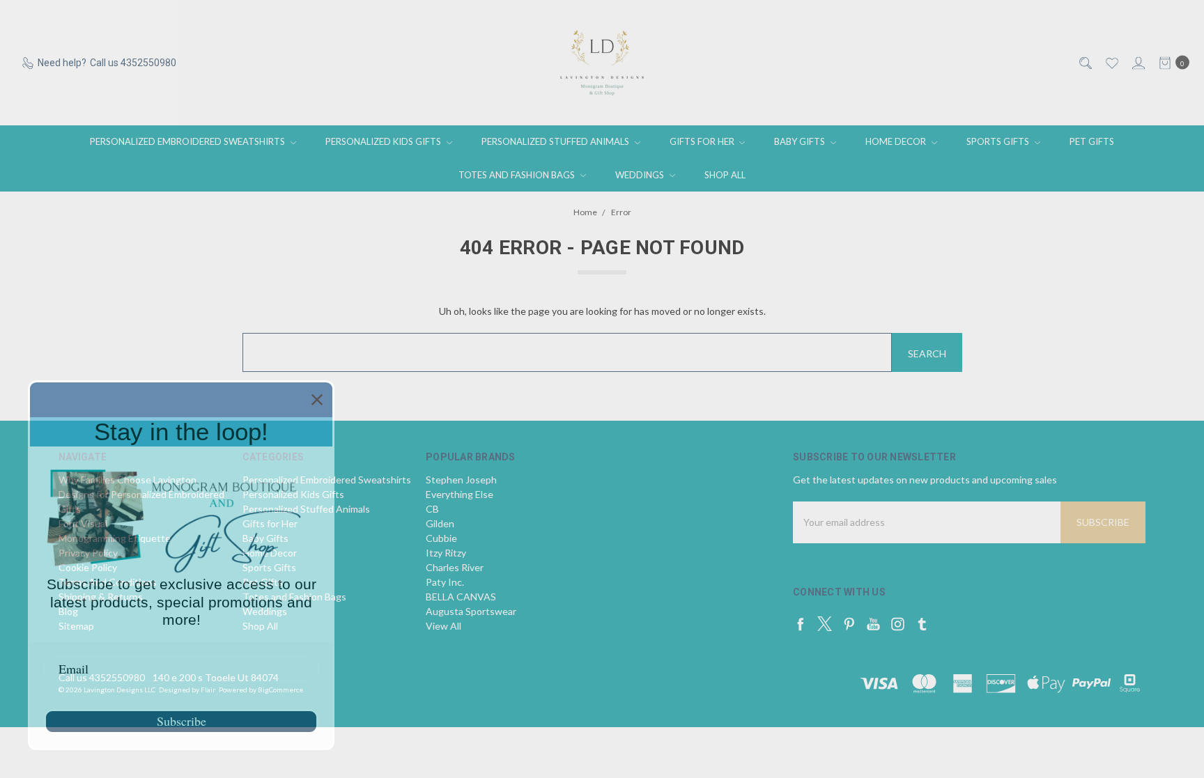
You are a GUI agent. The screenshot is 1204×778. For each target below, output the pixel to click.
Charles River (455, 567)
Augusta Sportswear (471, 611)
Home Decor (896, 141)
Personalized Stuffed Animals (556, 141)
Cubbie (441, 538)
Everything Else (459, 494)
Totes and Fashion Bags (517, 174)
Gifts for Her (703, 141)
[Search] (1084, 63)
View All (443, 626)
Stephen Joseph (461, 479)
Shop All (725, 174)
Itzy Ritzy (446, 553)
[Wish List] (1111, 63)
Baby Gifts (800, 141)
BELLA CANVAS (461, 596)
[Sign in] (1137, 63)
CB (432, 509)
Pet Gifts (1092, 141)
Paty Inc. (445, 582)
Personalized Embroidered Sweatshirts (188, 141)
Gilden (440, 523)
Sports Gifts (998, 141)
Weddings (640, 174)
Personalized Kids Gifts (384, 141)
